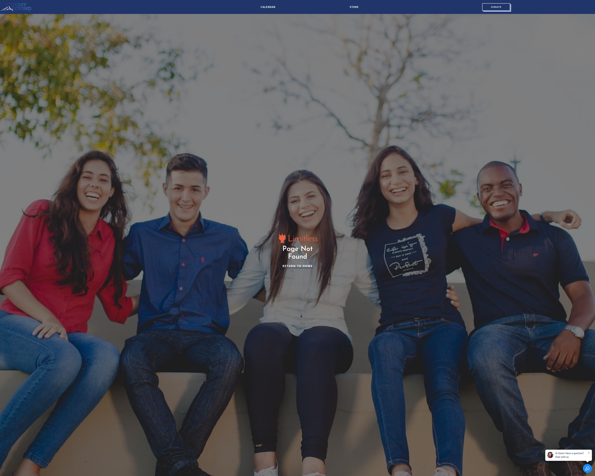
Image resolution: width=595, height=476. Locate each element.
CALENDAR (268, 7)
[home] (15, 7)
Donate (496, 7)
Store (354, 7)
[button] (248, 7)
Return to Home (297, 266)
